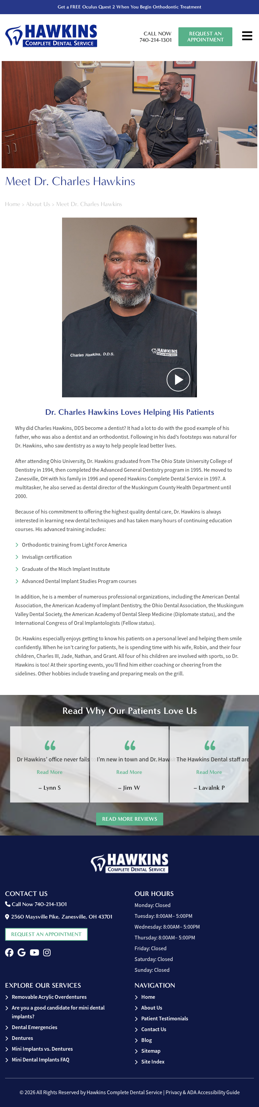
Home (12, 204)
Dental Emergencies (34, 1027)
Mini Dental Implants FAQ (40, 1059)
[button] (9, 953)
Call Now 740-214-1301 (156, 36)
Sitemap (151, 1050)
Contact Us (153, 1029)
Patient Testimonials (164, 1018)
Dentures (22, 1038)
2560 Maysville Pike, (61, 916)
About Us (38, 204)
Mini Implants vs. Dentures (42, 1048)
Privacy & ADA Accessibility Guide (203, 1092)
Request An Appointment (205, 36)
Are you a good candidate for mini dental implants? (58, 1012)
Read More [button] (49, 772)
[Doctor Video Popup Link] (129, 307)
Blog (146, 1040)
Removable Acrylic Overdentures (49, 996)
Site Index (153, 1061)
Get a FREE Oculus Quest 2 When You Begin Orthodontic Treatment (129, 7)
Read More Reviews (129, 819)
